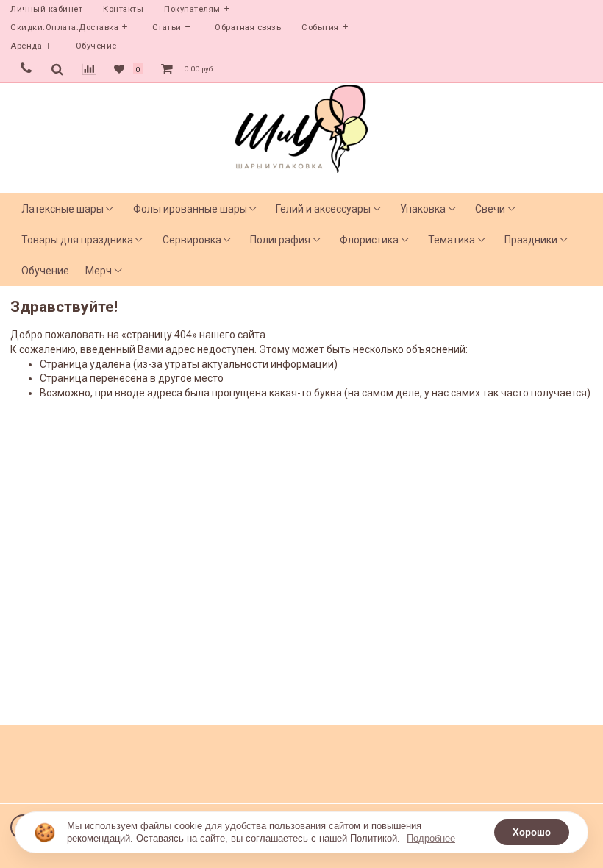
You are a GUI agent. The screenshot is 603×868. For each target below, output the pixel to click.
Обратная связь (248, 27)
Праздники (530, 240)
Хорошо (532, 832)
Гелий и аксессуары (323, 209)
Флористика (369, 240)
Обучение (96, 46)
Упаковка (423, 209)
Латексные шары (62, 209)
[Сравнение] (89, 69)
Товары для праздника (77, 240)
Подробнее (431, 838)
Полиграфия (280, 240)
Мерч (98, 271)
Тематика (451, 240)
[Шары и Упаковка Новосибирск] (301, 127)
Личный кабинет (46, 9)
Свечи (490, 209)
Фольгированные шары (190, 209)
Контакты (123, 9)
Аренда (26, 46)
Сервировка (192, 240)
